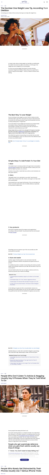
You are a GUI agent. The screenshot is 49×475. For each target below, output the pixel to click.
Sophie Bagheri (3, 383)
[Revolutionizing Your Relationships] (24, 2)
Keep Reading (24, 459)
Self (5, 5)
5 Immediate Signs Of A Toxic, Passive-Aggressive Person (23, 279)
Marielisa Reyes (4, 15)
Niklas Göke (3, 473)
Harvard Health (12, 167)
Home (2, 5)
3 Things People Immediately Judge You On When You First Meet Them (24, 277)
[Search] (44, 2)
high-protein (13, 232)
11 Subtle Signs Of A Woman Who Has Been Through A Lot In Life (24, 281)
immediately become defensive (27, 435)
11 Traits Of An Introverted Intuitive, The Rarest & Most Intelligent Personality (24, 284)
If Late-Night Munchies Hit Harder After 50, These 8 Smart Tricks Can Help (24, 358)
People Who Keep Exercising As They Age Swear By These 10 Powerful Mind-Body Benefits (23, 361)
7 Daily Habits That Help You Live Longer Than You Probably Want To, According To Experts (24, 364)
